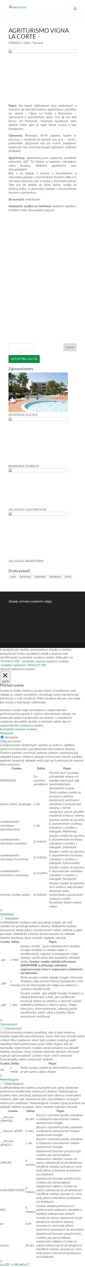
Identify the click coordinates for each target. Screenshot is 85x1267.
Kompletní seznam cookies (18, 729)
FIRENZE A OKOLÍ (19, 43)
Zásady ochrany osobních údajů (30, 601)
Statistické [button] (7, 914)
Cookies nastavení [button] (13, 665)
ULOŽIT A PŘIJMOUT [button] (14, 1265)
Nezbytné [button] (6, 733)
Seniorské (40, 576)
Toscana (37, 43)
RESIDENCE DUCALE (23, 415)
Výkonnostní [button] (8, 1024)
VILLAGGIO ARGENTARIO (26, 561)
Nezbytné (11, 737)
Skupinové (55, 576)
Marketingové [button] (9, 1079)
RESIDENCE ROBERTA (23, 466)
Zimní (68, 576)
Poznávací (25, 576)
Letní (13, 576)
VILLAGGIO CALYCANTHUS (27, 509)
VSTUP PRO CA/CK (24, 359)
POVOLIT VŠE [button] (37, 665)
